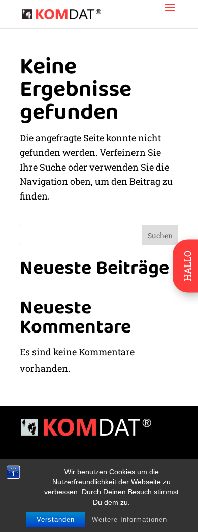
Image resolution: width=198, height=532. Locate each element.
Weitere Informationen (129, 519)
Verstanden (56, 519)
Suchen (160, 235)
